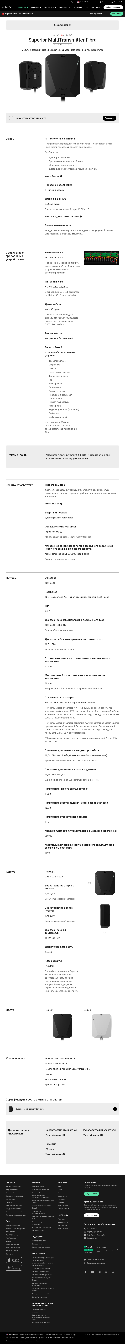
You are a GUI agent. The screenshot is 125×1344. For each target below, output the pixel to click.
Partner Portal (62, 1225)
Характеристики (95, 14)
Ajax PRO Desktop (12, 1235)
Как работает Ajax (38, 1230)
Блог (87, 7)
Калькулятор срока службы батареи (41, 1279)
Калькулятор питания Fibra (41, 1294)
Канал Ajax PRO (63, 1205)
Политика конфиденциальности (31, 1334)
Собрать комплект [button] (113, 7)
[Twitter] (105, 1272)
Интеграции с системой (14, 1205)
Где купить (96, 7)
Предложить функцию (96, 1263)
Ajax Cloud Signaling (13, 1247)
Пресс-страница (63, 1193)
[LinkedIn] (112, 1272)
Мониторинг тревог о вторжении (39, 1311)
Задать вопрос (92, 1238)
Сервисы (9, 1202)
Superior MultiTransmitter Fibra (19, 13)
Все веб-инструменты (39, 1297)
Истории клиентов (38, 1186)
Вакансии (61, 1199)
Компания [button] (63, 7)
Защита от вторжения (13, 1186)
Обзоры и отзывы (64, 1209)
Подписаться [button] (91, 1215)
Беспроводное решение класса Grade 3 (43, 1202)
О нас (60, 1190)
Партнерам (77, 7)
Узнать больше (52, 176)
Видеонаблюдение (12, 1190)
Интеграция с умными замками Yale (43, 1218)
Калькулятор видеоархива (41, 1271)
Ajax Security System (13, 1225)
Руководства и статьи (39, 1241)
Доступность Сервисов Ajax (41, 1268)
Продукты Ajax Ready (13, 1209)
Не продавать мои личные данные (32, 1338)
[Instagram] (99, 1272)
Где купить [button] (116, 14)
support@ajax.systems (95, 1232)
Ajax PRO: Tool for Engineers (15, 1228)
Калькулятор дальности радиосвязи (40, 1284)
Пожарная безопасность (14, 1193)
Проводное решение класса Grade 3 (42, 1207)
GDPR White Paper (70, 1334)
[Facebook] (85, 1272)
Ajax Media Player (12, 1251)
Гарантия (39, 1341)
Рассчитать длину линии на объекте (62, 216)
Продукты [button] (22, 7)
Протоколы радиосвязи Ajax (16, 1215)
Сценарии (9, 1254)
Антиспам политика (53, 1338)
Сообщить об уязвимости (53, 1334)
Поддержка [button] (49, 7)
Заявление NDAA (12, 1338)
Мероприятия (62, 1196)
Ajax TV (8, 1241)
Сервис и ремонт (38, 1244)
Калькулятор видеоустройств (42, 1275)
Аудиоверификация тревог (41, 1323)
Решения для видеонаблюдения (38, 1212)
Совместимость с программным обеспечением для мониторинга (42, 1263)
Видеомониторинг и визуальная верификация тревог (41, 1317)
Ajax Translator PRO (12, 1244)
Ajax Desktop (10, 1232)
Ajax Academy (63, 1222)
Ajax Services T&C (68, 1338)
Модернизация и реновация (42, 1227)
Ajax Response (11, 1238)
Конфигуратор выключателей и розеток (43, 1290)
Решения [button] (35, 7)
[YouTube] (92, 1272)
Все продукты (11, 1199)
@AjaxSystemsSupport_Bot (96, 1235)
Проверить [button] (109, 118)
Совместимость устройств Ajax (43, 1257)
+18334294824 (92, 1228)
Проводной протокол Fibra (15, 1212)
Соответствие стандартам (41, 1247)
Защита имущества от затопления (39, 1223)
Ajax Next (61, 1202)
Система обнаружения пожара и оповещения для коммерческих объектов (42, 1195)
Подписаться (91, 1194)
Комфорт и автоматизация (15, 1196)
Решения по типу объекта (41, 1190)
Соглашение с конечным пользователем (20, 1341)
